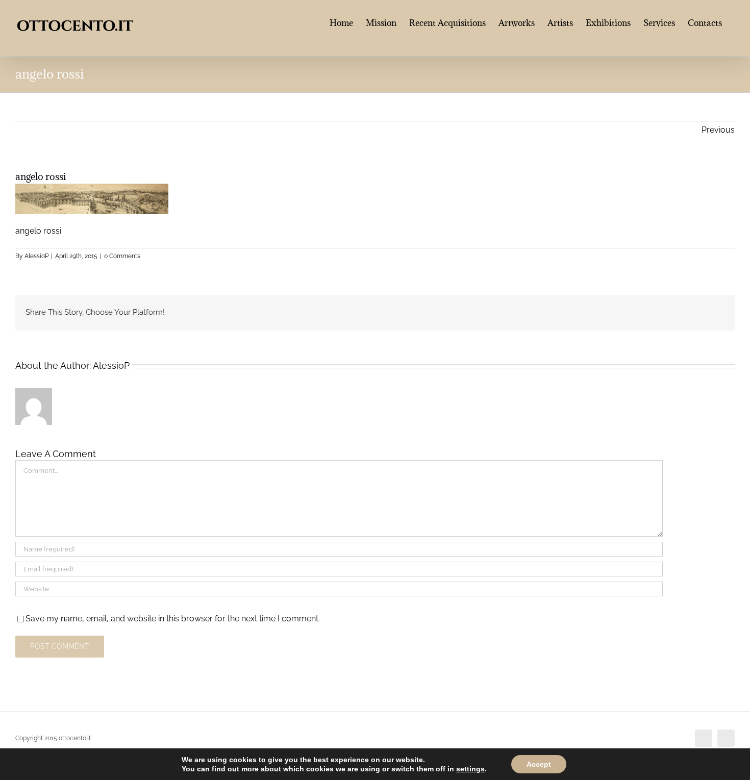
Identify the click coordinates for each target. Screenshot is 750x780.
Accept (539, 764)
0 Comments (122, 256)
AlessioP (36, 256)
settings (470, 769)
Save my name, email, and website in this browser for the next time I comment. (173, 618)
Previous (718, 130)
